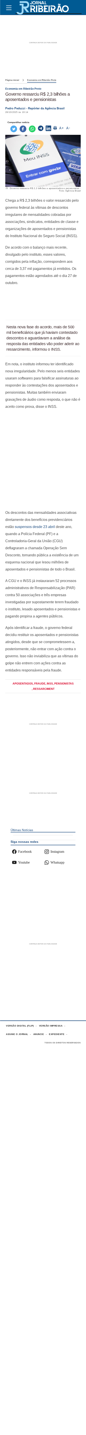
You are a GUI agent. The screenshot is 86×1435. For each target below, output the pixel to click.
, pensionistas (63, 683)
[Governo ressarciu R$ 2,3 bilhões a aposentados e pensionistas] (40, 128)
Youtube (24, 862)
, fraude (39, 683)
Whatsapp (57, 862)
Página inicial (12, 80)
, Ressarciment (43, 688)
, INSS (49, 683)
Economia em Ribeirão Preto (41, 80)
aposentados (23, 683)
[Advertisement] (43, 303)
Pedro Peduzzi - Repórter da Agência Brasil (35, 108)
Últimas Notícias (22, 830)
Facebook (25, 851)
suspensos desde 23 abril (35, 527)
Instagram (57, 851)
